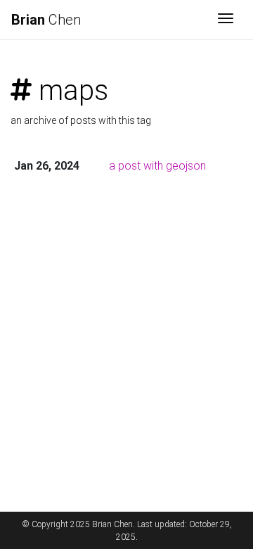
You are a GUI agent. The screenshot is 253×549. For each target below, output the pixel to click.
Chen (46, 19)
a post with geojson (157, 165)
